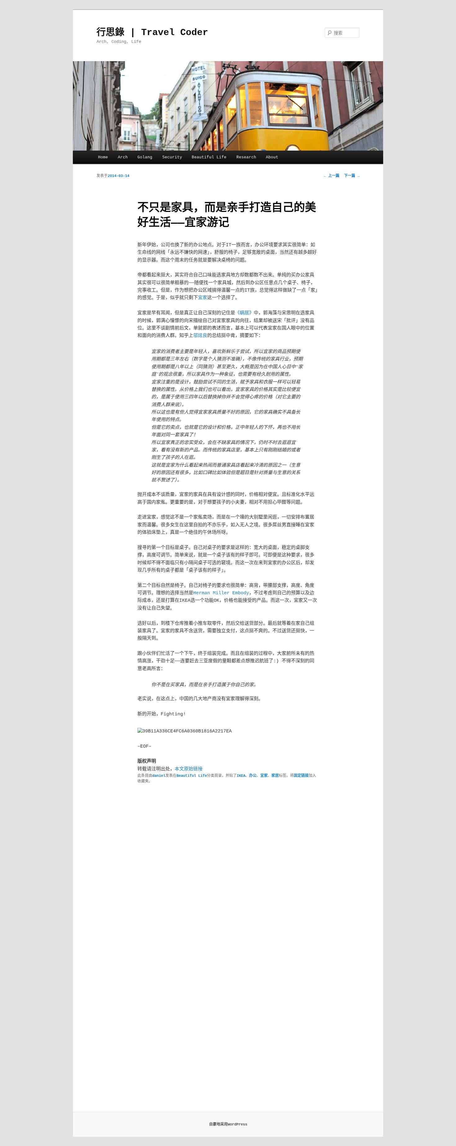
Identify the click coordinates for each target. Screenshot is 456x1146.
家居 (275, 776)
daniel (158, 776)
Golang (144, 157)
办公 (253, 776)
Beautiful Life (209, 157)
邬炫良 (200, 335)
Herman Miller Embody (221, 593)
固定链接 (301, 776)
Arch (123, 157)
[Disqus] (228, 869)
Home (103, 157)
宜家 (202, 298)
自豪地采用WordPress (228, 1124)
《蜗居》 (244, 313)
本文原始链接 (189, 769)
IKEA (241, 776)
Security (172, 157)
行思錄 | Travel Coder (152, 32)
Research (246, 157)
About (272, 157)
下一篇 (352, 176)
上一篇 (331, 176)
